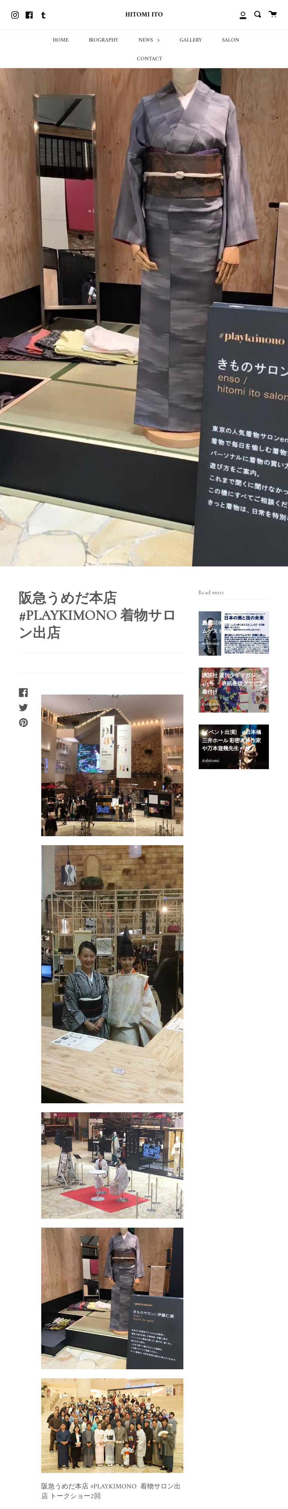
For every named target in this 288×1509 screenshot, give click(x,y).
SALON (230, 40)
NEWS (146, 40)
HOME (61, 40)
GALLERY (191, 40)
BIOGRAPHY (103, 40)
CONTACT (149, 59)
